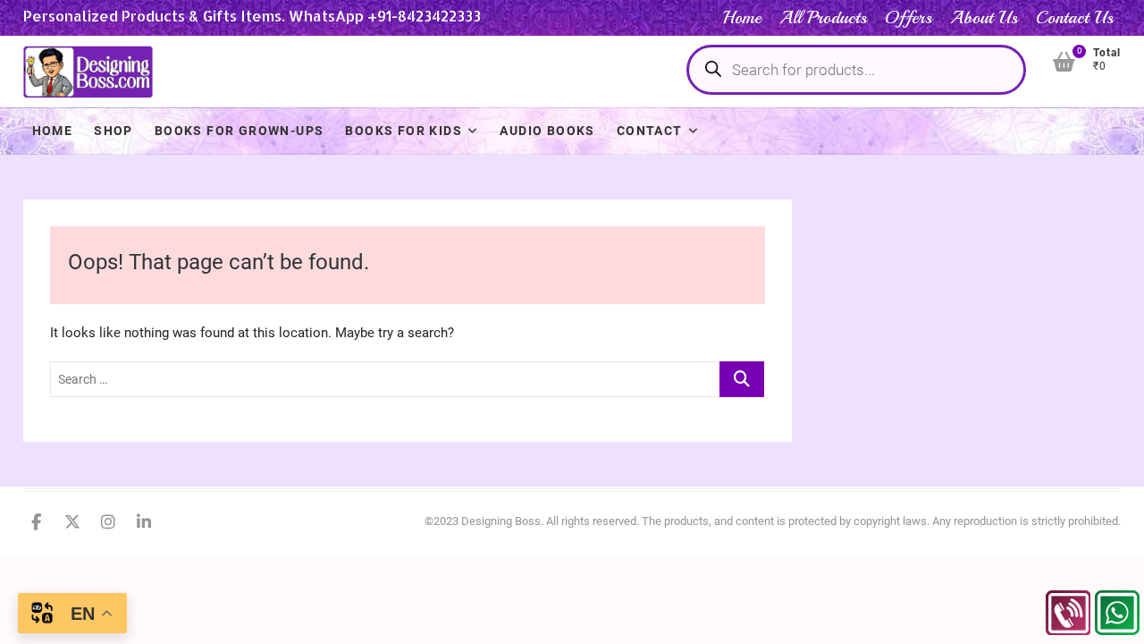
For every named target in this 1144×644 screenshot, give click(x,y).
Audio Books (547, 130)
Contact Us (1075, 17)
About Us (984, 17)
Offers (908, 17)
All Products (823, 17)
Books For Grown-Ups (239, 130)
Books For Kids (403, 130)
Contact (650, 130)
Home (741, 17)
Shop (113, 130)
